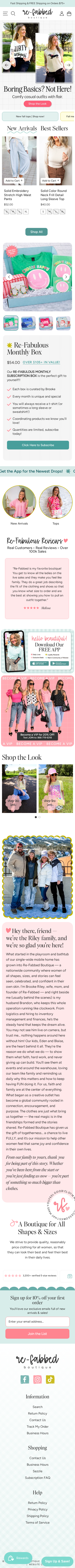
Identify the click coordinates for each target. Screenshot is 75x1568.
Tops (56, 523)
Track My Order (37, 1426)
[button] (13, 14)
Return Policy (37, 1413)
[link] (30, 1276)
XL (26, 211)
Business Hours (37, 1433)
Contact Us (37, 1420)
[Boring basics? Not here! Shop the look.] (37, 65)
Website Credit (39, 1564)
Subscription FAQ (37, 1478)
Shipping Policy (38, 1516)
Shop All (36, 232)
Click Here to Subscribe (38, 445)
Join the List (37, 1334)
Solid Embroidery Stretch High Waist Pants (17, 195)
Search (38, 1407)
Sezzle (37, 1471)
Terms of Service (38, 1522)
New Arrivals (19, 523)
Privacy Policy (37, 1509)
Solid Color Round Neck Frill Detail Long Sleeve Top (54, 195)
